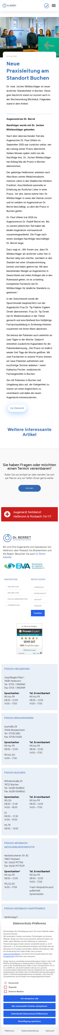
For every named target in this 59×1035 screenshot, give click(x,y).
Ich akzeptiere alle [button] (29, 998)
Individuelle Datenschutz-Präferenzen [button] (29, 1014)
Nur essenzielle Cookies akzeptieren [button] (29, 1006)
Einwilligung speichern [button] (29, 1021)
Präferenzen (9, 1031)
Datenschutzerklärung (12, 954)
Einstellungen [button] (8, 956)
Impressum (50, 1031)
